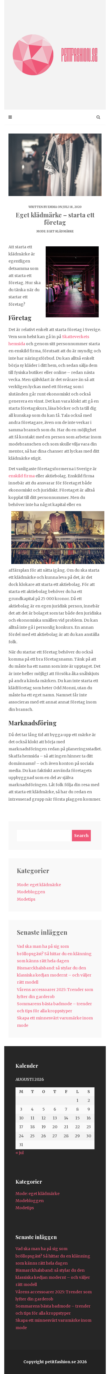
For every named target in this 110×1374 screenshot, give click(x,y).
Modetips (26, 899)
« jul (20, 1152)
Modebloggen (31, 891)
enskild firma (21, 475)
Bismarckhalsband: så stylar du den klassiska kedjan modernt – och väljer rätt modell (54, 975)
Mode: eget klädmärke (55, 231)
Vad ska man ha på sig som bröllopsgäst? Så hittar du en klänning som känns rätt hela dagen (54, 953)
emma (52, 207)
